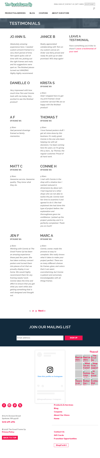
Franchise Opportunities (65, 439)
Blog (32, 13)
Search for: (94, 8)
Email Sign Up (59, 4)
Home (56, 418)
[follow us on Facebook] (4, 405)
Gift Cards (79, 4)
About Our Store (60, 13)
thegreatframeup (45, 399)
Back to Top (9, 438)
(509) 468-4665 (8, 422)
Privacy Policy (8, 432)
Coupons (43, 13)
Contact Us (69, 4)
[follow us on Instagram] (9, 405)
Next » (41, 310)
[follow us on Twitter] (20, 405)
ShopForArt (90, 4)
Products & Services (15, 13)
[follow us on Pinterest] (15, 405)
